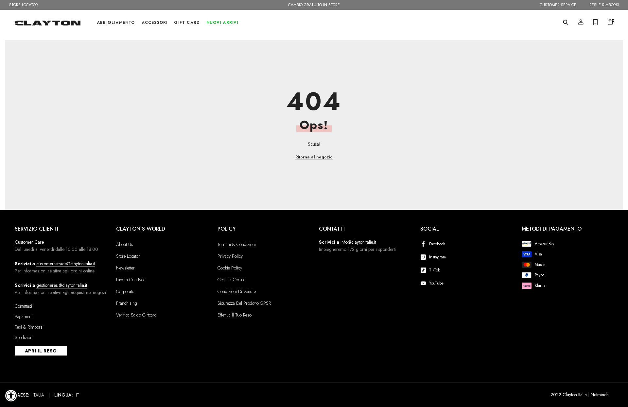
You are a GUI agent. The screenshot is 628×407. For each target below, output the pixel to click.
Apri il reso (41, 351)
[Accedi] (581, 22)
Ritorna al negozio (314, 157)
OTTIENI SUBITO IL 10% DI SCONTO (314, 5)
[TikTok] (424, 270)
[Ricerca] (566, 22)
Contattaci (23, 306)
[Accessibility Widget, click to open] (11, 395)
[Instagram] (424, 257)
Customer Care (29, 242)
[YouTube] (424, 283)
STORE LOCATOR (23, 5)
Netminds (599, 394)
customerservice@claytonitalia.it (65, 263)
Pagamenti (24, 316)
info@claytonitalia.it (358, 242)
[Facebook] (424, 244)
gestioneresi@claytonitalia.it (61, 285)
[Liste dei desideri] (595, 22)
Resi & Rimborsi (29, 327)
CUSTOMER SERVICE (558, 5)
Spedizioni (24, 337)
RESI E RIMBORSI (604, 5)
